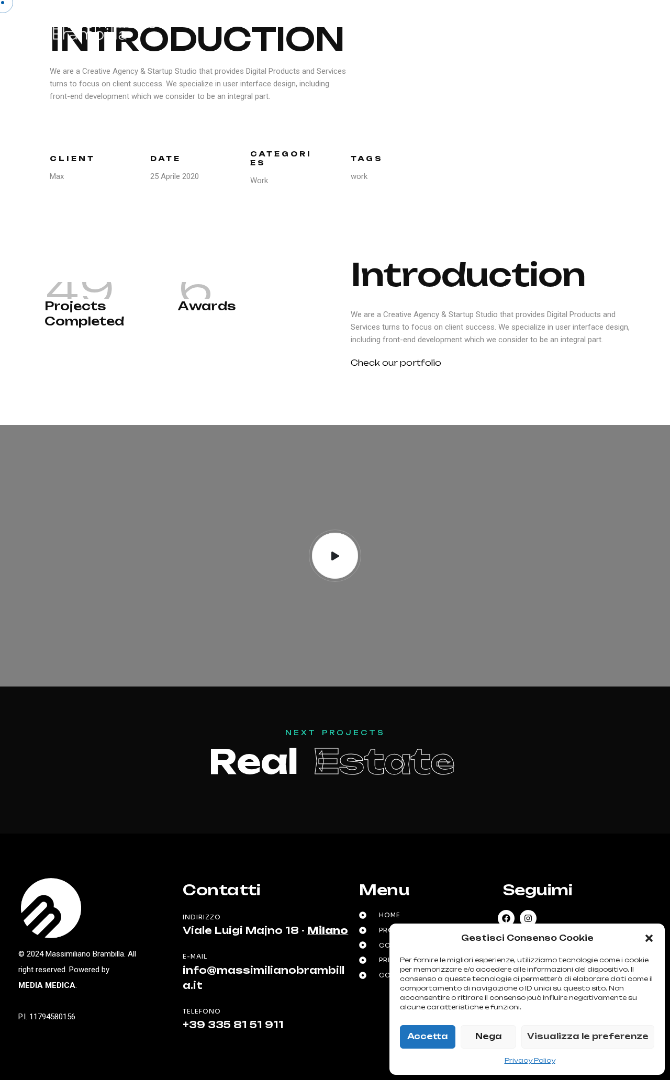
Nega (488, 1036)
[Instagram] (528, 918)
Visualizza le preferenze (588, 1036)
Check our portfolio (396, 363)
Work (259, 180)
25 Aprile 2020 (174, 176)
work (359, 176)
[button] (649, 938)
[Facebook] (506, 918)
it (573, 27)
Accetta (427, 1036)
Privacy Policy (530, 1060)
